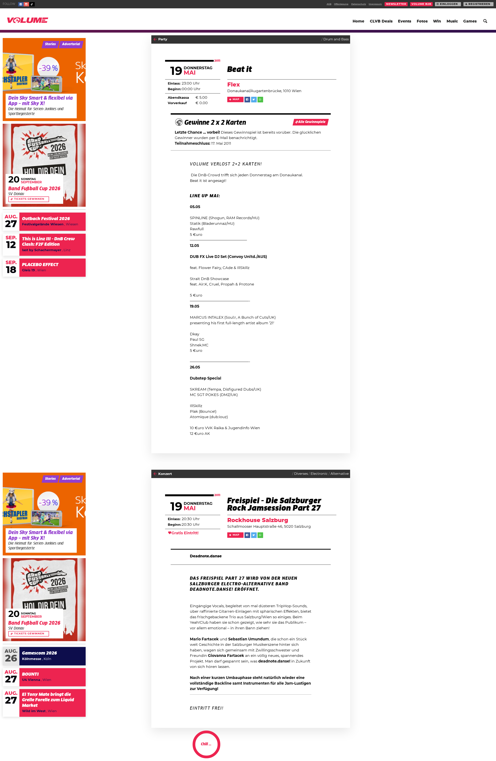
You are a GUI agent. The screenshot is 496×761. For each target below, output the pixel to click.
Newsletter (396, 4)
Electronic (319, 473)
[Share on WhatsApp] (260, 99)
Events (404, 21)
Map (236, 99)
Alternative (340, 473)
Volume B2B (421, 4)
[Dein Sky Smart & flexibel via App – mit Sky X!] (44, 79)
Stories (50, 44)
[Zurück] (155, 39)
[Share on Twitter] (254, 99)
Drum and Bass (336, 39)
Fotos (422, 21)
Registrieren (479, 4)
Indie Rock (319, 748)
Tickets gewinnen (29, 199)
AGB (329, 4)
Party (162, 39)
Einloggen (449, 4)
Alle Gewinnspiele (312, 122)
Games (470, 21)
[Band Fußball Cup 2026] (44, 165)
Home (358, 21)
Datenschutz (358, 4)
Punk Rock (340, 748)
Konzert (165, 474)
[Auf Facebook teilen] (247, 99)
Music (452, 21)
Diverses (301, 473)
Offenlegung (341, 4)
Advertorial (71, 44)
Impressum (375, 4)
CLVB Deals (381, 21)
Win (437, 21)
